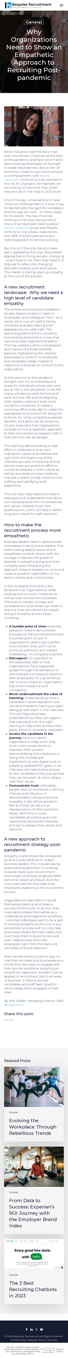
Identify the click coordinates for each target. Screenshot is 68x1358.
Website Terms (36, 1339)
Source (9, 1020)
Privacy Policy (18, 1339)
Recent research (16, 228)
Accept (48, 1350)
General (34, 22)
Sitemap (52, 1339)
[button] (61, 5)
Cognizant (15, 1005)
